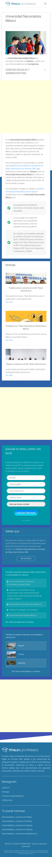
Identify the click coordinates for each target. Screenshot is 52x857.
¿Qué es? (6, 787)
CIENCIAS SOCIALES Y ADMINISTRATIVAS (18, 71)
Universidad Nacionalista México (22, 615)
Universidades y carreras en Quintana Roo (19, 834)
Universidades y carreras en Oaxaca (17, 829)
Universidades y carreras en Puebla (17, 817)
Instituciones (7, 800)
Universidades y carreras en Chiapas (17, 825)
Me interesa (26, 559)
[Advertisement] (26, 106)
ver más (9, 302)
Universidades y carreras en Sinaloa (17, 821)
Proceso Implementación (13, 796)
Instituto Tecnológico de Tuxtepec (23, 610)
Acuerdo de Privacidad (26, 520)
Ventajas (5, 792)
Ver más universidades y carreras (26, 671)
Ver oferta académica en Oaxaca (19, 622)
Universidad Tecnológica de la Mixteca (24, 604)
